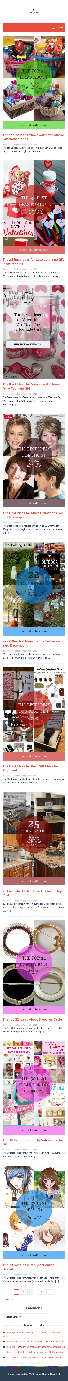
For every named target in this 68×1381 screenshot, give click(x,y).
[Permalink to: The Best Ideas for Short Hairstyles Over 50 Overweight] (34, 462)
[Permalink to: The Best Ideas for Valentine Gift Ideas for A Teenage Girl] (34, 333)
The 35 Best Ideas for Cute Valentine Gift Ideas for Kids (35, 1341)
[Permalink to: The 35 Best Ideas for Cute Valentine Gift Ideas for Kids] (34, 208)
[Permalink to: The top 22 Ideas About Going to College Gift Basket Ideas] (34, 83)
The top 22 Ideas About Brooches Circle (32, 1019)
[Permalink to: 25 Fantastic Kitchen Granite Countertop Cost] (34, 840)
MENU (59, 27)
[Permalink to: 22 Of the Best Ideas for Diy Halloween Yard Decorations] (34, 590)
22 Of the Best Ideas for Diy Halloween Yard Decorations (35, 1357)
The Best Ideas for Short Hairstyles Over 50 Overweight (35, 1352)
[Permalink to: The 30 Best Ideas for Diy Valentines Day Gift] (34, 1089)
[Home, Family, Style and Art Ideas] (34, 10)
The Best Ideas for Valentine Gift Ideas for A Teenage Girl (36, 1346)
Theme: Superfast (51, 1373)
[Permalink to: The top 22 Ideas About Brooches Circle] (34, 968)
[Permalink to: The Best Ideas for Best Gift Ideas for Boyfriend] (34, 715)
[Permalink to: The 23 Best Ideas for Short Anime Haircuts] (34, 1213)
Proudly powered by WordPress (24, 1373)
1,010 (42, 1292)
